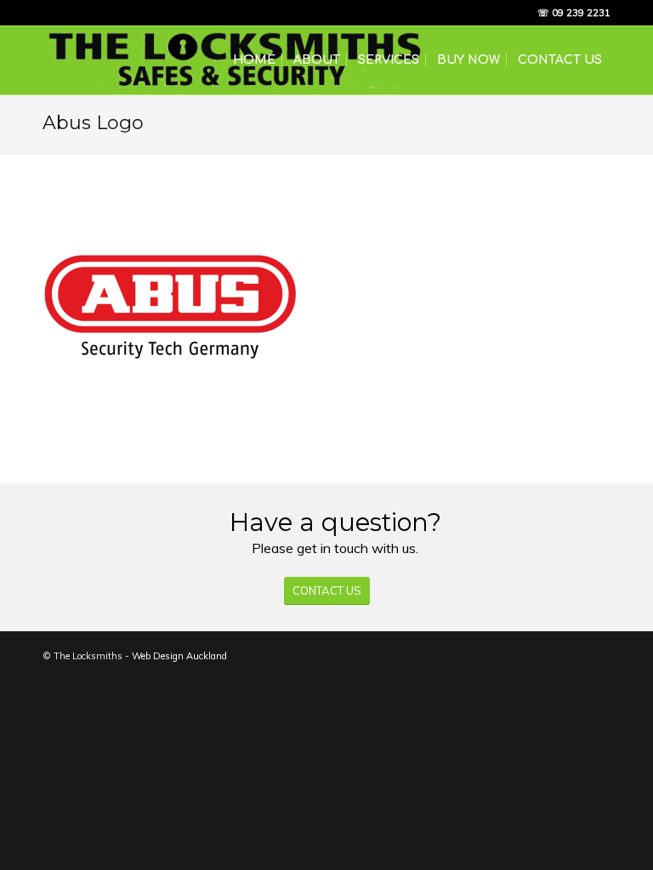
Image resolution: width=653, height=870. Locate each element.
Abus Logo (93, 122)
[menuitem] (254, 60)
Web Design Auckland (179, 656)
